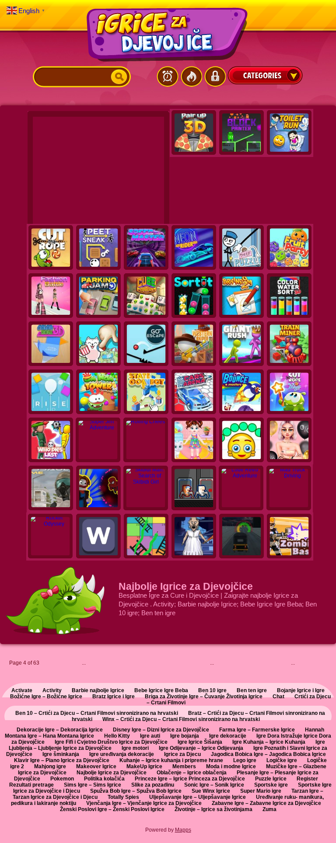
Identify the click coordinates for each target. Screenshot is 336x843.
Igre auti (150, 736)
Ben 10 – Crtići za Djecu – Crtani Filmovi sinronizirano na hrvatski (96, 713)
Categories (265, 75)
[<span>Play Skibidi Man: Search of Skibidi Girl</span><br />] (146, 489)
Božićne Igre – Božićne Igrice (46, 696)
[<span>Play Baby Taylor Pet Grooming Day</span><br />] (194, 440)
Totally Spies (123, 797)
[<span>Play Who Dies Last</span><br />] (50, 440)
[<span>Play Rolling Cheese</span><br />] (146, 440)
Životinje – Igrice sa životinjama (213, 809)
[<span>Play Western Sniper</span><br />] (194, 344)
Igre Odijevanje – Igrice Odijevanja (201, 748)
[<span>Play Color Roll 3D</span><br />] (50, 344)
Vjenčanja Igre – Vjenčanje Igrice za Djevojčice (144, 803)
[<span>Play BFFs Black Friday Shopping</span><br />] (289, 440)
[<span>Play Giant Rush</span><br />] (241, 344)
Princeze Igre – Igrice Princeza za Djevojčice (190, 779)
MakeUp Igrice (144, 766)
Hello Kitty (117, 736)
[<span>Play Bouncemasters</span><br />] (241, 392)
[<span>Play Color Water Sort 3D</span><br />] (289, 296)
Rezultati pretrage (31, 785)
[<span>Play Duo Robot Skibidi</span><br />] (194, 489)
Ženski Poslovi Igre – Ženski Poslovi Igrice (112, 809)
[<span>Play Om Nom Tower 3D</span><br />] (98, 392)
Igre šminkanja (60, 754)
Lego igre (244, 760)
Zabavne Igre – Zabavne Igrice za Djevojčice (266, 803)
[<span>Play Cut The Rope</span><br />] (50, 248)
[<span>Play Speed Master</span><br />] (146, 248)
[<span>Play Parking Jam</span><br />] (98, 296)
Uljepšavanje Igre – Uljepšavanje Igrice (197, 797)
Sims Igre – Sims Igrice (92, 785)
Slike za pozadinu (152, 785)
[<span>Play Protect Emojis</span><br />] (241, 440)
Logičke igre (281, 760)
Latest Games (167, 76)
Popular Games (191, 76)
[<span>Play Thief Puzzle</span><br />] (241, 248)
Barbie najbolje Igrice (98, 690)
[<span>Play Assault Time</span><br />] (50, 489)
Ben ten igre (252, 690)
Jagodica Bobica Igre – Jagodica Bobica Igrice (268, 754)
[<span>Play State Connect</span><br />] (146, 392)
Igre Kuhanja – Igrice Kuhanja (268, 742)
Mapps (183, 830)
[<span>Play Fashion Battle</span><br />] (50, 296)
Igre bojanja (184, 736)
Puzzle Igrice (271, 779)
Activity (52, 690)
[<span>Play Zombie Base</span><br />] (289, 537)
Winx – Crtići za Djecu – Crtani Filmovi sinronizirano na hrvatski (181, 719)
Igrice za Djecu (182, 754)
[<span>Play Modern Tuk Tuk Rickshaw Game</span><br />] (241, 537)
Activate (21, 690)
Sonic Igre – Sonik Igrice (214, 785)
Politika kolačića (104, 779)
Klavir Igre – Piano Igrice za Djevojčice (61, 760)
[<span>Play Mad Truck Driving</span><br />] (289, 489)
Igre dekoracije (227, 736)
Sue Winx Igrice (211, 791)
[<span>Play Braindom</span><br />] (241, 296)
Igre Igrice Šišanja (200, 742)
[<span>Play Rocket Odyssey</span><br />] (50, 537)
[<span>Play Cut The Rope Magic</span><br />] (289, 392)
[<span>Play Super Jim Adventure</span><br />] (98, 440)
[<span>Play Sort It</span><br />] (194, 296)
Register (307, 779)
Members (184, 766)
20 (252, 664)
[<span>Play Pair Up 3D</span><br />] (194, 133)
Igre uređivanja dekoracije (121, 754)
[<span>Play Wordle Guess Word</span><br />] (98, 537)
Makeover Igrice (96, 766)
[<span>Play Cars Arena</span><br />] (194, 392)
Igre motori (135, 748)
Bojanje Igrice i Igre (301, 690)
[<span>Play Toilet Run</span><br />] (289, 133)
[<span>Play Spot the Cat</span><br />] (98, 344)
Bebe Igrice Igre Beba (161, 690)
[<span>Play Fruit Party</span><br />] (289, 248)
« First (45, 662)
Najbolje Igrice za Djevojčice (112, 773)
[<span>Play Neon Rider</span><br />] (194, 248)
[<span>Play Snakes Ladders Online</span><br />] (146, 537)
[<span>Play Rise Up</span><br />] (50, 392)
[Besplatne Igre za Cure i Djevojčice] (168, 34)
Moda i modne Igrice (231, 766)
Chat (278, 696)
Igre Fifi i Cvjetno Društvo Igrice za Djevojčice (111, 742)
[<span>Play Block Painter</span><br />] (241, 133)
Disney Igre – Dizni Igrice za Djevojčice (161, 730)
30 (276, 664)
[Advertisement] (98, 171)
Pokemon (62, 779)
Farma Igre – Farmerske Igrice (257, 730)
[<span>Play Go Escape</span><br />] (146, 344)
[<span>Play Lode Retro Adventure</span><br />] (241, 489)
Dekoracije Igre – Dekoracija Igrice (60, 730)
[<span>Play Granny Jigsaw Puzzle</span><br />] (194, 537)
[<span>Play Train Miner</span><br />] (289, 344)
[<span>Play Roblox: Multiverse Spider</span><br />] (98, 489)
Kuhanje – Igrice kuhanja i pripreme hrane (171, 760)
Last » (327, 662)
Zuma (269, 809)
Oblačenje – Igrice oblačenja (192, 773)
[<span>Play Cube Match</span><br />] (146, 296)
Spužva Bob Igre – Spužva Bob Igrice (136, 791)
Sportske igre (271, 785)
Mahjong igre (50, 766)
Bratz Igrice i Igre (113, 696)
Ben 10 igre (212, 690)
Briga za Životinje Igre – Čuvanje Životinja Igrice (203, 696)
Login (215, 76)
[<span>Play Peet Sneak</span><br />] (98, 248)
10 (229, 664)
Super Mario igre (260, 791)
